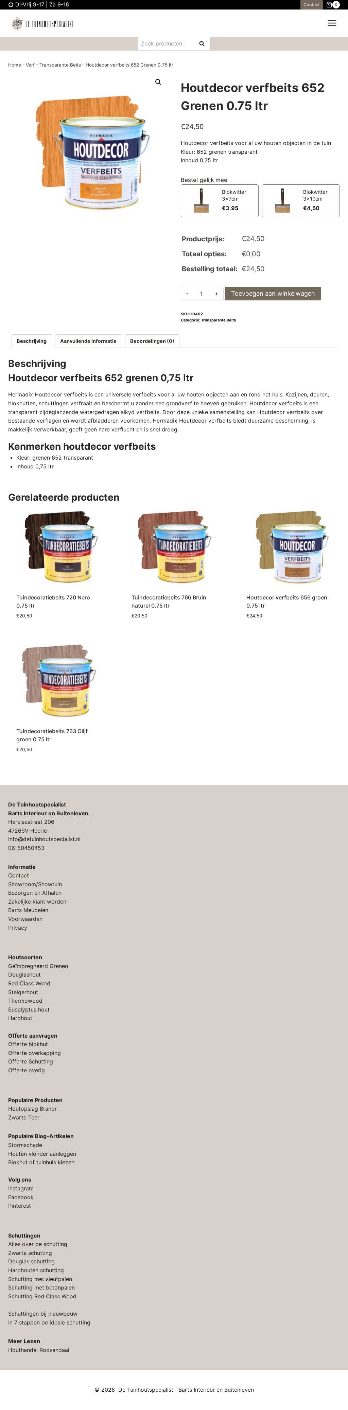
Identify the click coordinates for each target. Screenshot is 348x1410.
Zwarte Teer (23, 1117)
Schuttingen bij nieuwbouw (42, 1313)
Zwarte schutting (30, 1252)
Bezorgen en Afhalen (35, 892)
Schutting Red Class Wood (42, 1296)
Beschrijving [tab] (32, 341)
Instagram (21, 1188)
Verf (30, 65)
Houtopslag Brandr (32, 1108)
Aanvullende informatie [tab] (88, 341)
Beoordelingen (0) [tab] (152, 341)
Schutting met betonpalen (41, 1287)
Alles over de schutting (37, 1244)
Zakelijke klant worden (37, 901)
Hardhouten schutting (36, 1270)
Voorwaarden (25, 918)
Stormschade (25, 1145)
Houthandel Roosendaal (38, 1350)
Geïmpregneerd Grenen (38, 966)
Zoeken (203, 44)
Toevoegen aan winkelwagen (273, 293)
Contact (311, 4)
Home (14, 65)
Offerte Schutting (30, 1061)
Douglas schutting (31, 1261)
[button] (158, 82)
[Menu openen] (332, 23)
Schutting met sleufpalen (40, 1279)
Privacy (17, 927)
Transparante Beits (60, 65)
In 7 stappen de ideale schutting (49, 1322)
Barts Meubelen (28, 910)
